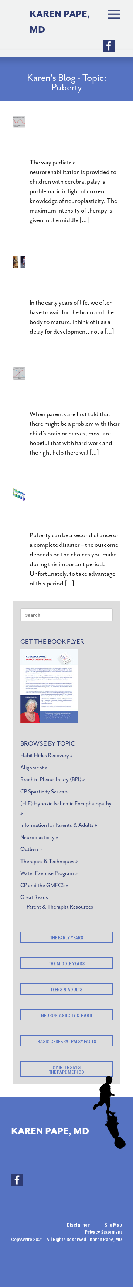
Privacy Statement (103, 1231)
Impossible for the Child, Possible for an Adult (71, 275)
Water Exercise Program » (49, 873)
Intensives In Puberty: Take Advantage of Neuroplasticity (71, 508)
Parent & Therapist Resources (60, 906)
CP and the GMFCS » (44, 885)
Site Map (113, 1224)
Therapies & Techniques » (49, 861)
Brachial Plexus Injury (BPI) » (52, 779)
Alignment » (34, 767)
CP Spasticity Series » (44, 791)
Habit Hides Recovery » (46, 755)
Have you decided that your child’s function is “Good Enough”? (73, 387)
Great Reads (34, 897)
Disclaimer (78, 1224)
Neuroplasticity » (39, 837)
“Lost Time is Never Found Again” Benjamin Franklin (67, 135)
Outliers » (31, 849)
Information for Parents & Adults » (58, 825)
